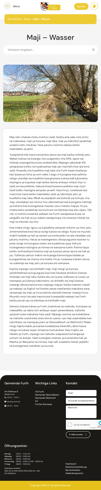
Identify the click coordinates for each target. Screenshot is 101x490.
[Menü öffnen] (7, 6)
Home (27, 19)
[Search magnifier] (93, 50)
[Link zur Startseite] (50, 6)
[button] (11, 406)
